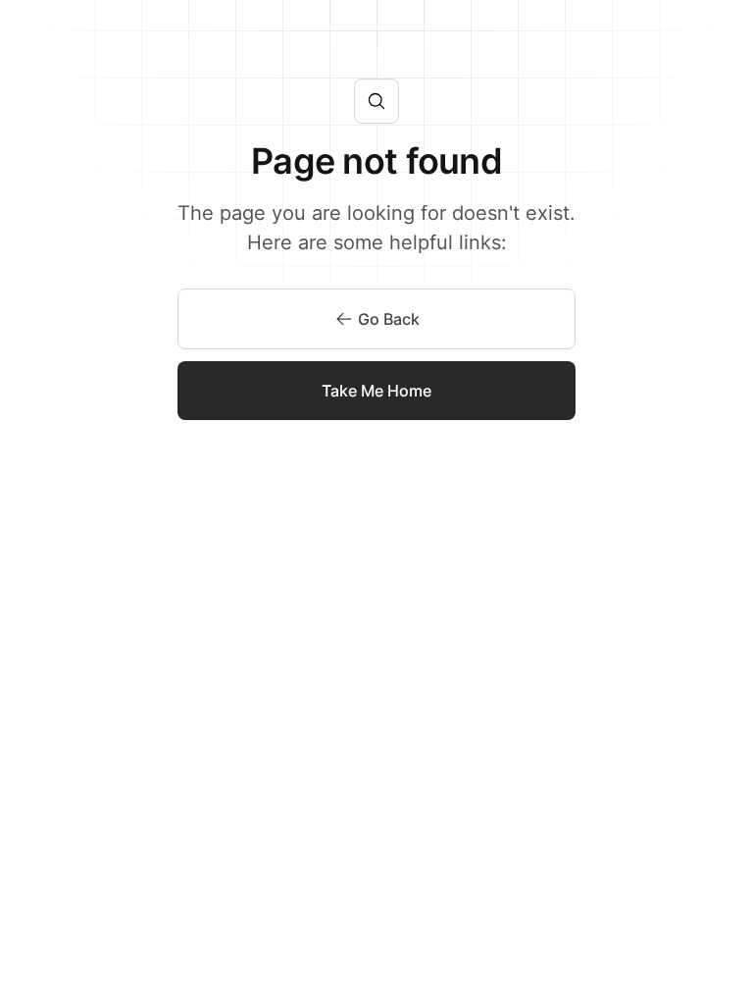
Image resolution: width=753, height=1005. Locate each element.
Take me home (376, 390)
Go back (389, 319)
